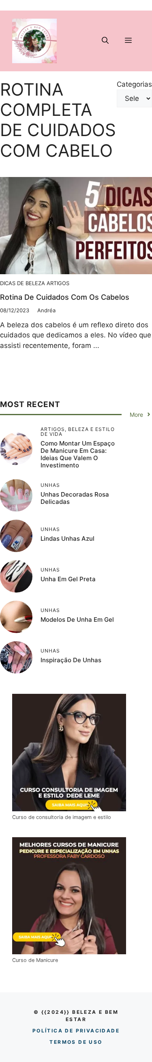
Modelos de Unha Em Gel (77, 619)
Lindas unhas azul (67, 538)
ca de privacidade (76, 1031)
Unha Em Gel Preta (68, 579)
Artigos (58, 283)
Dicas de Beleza (22, 283)
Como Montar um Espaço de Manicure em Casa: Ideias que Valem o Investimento (78, 454)
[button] (105, 41)
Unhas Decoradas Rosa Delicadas (75, 497)
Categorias (134, 84)
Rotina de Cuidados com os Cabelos (64, 297)
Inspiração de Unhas (71, 660)
